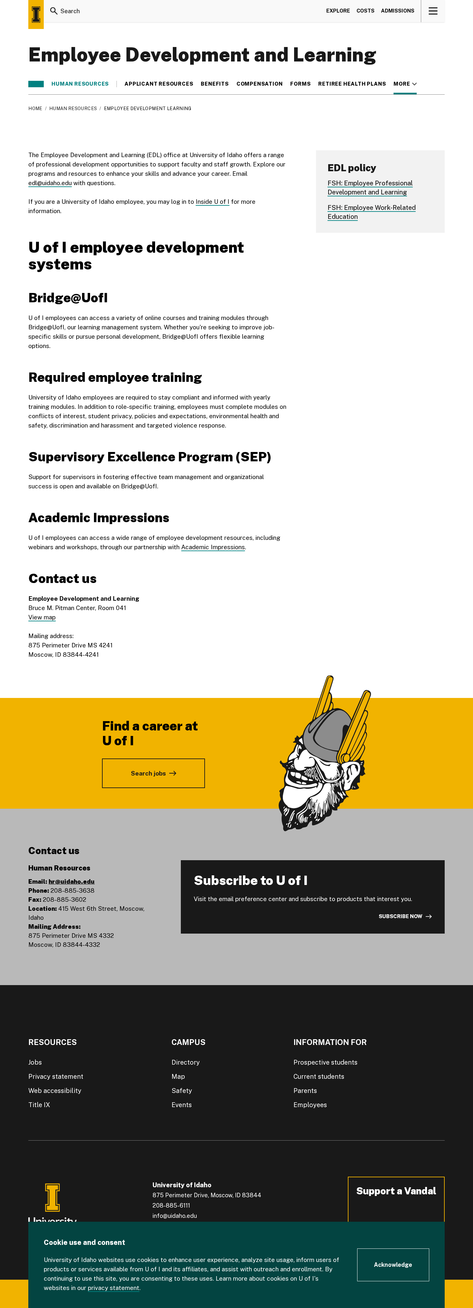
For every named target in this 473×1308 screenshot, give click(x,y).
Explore (338, 11)
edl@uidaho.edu (50, 182)
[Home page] (36, 14)
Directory (186, 1062)
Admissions (397, 11)
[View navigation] (433, 11)
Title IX (39, 1105)
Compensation (259, 84)
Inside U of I (212, 201)
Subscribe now (400, 916)
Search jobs (148, 773)
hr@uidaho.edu (72, 881)
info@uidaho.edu (175, 1215)
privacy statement (113, 1287)
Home (35, 108)
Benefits (214, 84)
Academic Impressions (213, 546)
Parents (305, 1091)
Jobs (35, 1062)
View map (42, 617)
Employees (310, 1105)
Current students (318, 1076)
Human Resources (80, 84)
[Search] (54, 11)
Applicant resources (159, 84)
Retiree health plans (352, 84)
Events (182, 1105)
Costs (366, 11)
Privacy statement (55, 1076)
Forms (300, 84)
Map (178, 1076)
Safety (182, 1091)
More (405, 84)
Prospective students (325, 1062)
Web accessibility (54, 1091)
